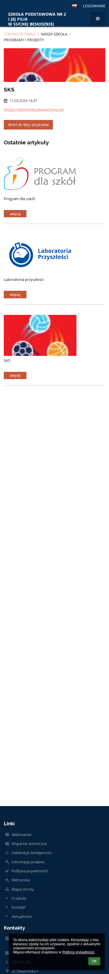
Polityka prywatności (30, 870)
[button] (74, 5)
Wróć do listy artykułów (28, 124)
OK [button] (94, 961)
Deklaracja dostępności (31, 852)
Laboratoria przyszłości (24, 279)
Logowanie (94, 5)
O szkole (19, 898)
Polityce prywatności (78, 952)
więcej (15, 213)
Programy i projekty (24, 39)
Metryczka (21, 879)
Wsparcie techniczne (29, 843)
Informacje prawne (28, 861)
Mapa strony (23, 889)
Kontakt (19, 907)
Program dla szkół (19, 198)
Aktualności (22, 916)
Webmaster (22, 834)
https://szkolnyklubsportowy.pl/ (34, 109)
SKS (7, 360)
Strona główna (19, 34)
